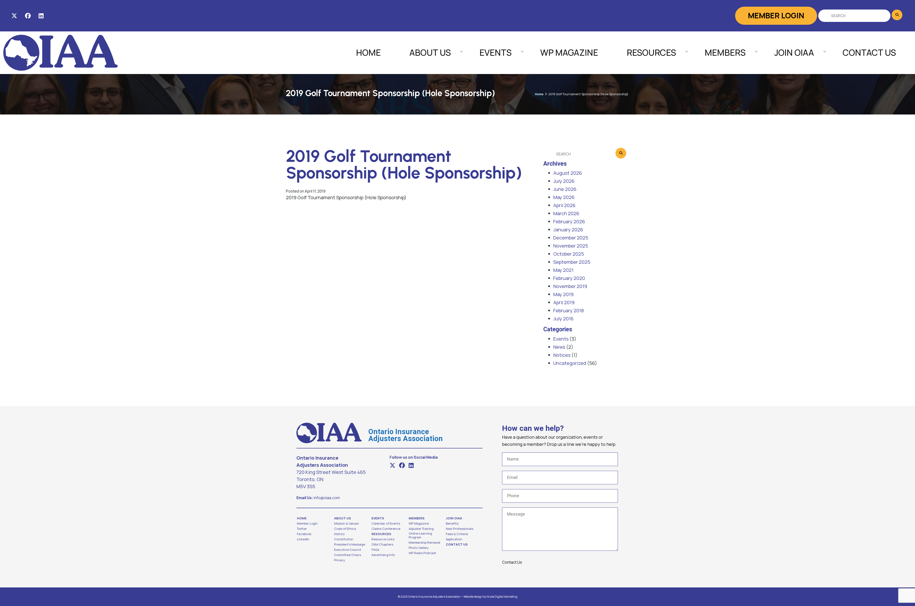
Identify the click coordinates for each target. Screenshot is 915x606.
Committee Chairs (347, 555)
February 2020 (569, 278)
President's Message (349, 544)
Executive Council (347, 549)
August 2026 (567, 173)
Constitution (343, 539)
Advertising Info (383, 555)
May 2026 (563, 197)
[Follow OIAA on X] (14, 16)
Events (495, 52)
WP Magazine (569, 52)
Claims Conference (385, 529)
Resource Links (382, 539)
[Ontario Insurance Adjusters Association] (60, 52)
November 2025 (570, 246)
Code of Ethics (345, 529)
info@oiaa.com (327, 497)
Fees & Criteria (457, 534)
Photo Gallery (419, 548)
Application (454, 539)
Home (368, 52)
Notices (561, 355)
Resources (651, 52)
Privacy (339, 560)
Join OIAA (794, 52)
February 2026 (569, 221)
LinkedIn (303, 539)
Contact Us (869, 52)
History (339, 534)
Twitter (302, 529)
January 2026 (568, 229)
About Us (430, 52)
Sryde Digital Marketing (502, 597)
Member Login (776, 15)
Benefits (452, 523)
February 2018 (568, 310)
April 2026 (564, 205)
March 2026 (566, 213)
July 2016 (563, 318)
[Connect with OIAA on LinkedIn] (41, 16)
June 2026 (564, 189)
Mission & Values (346, 523)
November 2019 (570, 286)
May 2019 (563, 294)
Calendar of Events (385, 523)
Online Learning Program (420, 535)
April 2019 (563, 302)
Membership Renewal (424, 542)
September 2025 (571, 262)
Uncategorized (569, 363)
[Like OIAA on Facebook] (28, 16)
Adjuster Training (421, 529)
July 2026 (563, 181)
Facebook (304, 534)
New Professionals (459, 529)
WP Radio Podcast (422, 553)
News (559, 347)
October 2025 (568, 254)
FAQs (375, 549)
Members (725, 52)
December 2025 (570, 237)
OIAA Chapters (382, 544)
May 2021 (563, 270)
